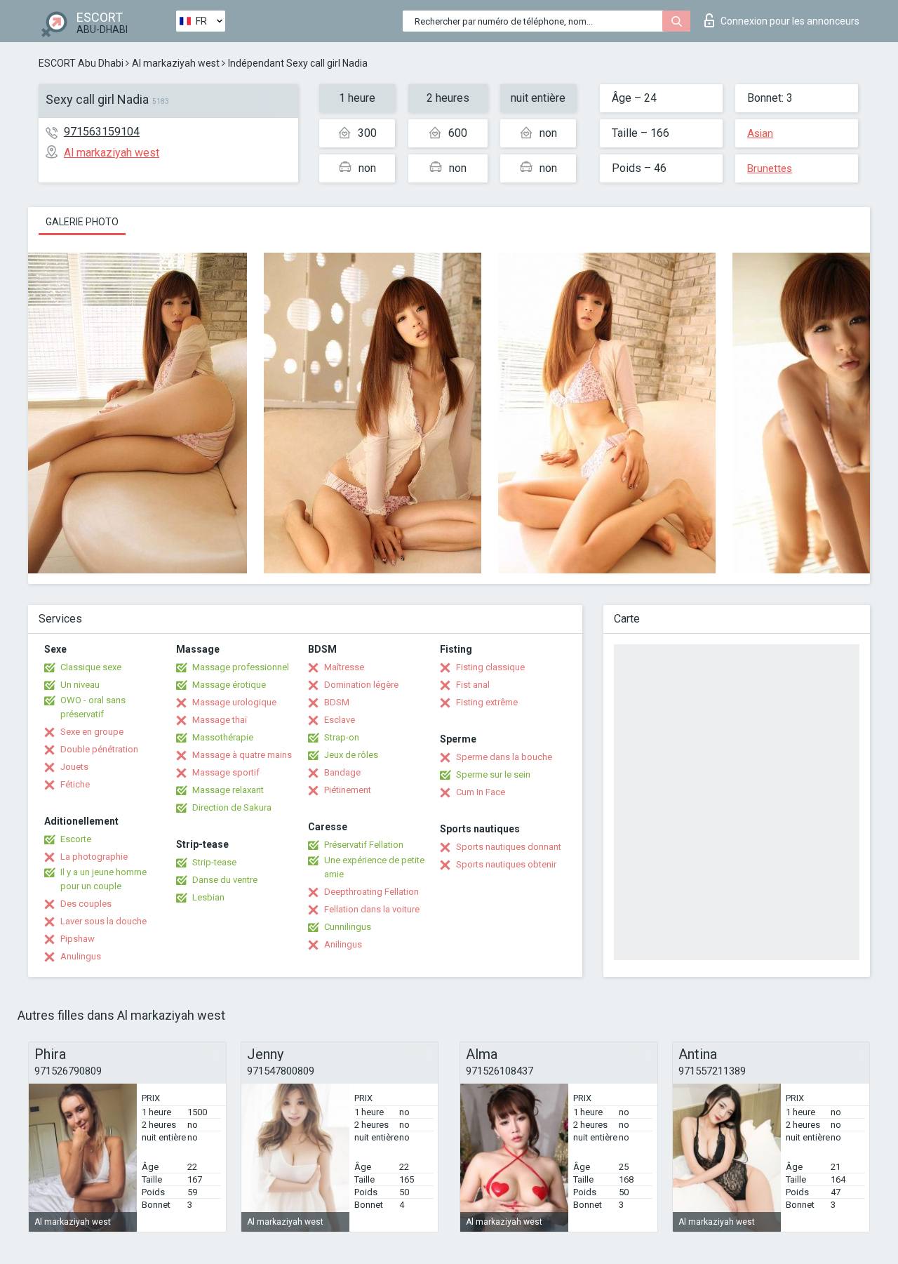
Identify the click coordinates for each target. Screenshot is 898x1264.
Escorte (75, 839)
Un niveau (80, 684)
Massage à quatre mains (242, 755)
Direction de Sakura (232, 807)
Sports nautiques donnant (508, 846)
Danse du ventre (224, 879)
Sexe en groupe (91, 731)
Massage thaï (219, 719)
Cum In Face (480, 792)
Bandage (342, 772)
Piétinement (347, 790)
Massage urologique (234, 702)
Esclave (339, 719)
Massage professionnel (240, 667)
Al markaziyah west (176, 63)
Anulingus (80, 956)
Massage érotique (229, 684)
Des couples (86, 903)
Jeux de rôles (351, 755)
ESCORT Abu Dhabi (81, 63)
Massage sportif (226, 772)
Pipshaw (77, 938)
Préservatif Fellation (363, 844)
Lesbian (208, 897)
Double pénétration (99, 749)
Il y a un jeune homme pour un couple (103, 879)
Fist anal (473, 684)
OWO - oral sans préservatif (93, 707)
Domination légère (361, 684)
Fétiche (75, 784)
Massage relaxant (228, 790)
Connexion (790, 21)
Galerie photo (82, 221)
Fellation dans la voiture (372, 909)
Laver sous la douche (103, 921)
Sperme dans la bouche (504, 757)
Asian (760, 133)
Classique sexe (90, 667)
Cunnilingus (347, 927)
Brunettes (769, 168)
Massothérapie (222, 737)
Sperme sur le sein (493, 774)
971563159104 (102, 131)
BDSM (336, 702)
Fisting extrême (487, 702)
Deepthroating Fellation (371, 891)
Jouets (74, 766)
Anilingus (343, 944)
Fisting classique (490, 667)
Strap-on (341, 737)
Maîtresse (344, 667)
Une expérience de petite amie (374, 867)
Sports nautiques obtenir (506, 864)
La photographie (94, 856)
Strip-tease (214, 862)
